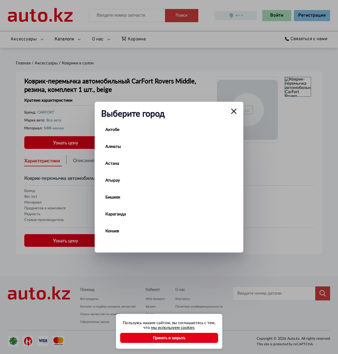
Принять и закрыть (169, 338)
